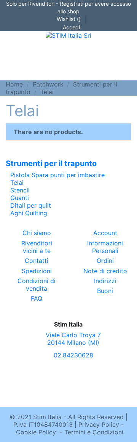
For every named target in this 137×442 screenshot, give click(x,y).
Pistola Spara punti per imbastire (57, 175)
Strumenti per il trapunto (51, 163)
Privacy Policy (98, 424)
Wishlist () (68, 19)
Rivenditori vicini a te (36, 247)
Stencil (20, 190)
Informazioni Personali (105, 247)
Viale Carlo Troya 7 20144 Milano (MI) (73, 338)
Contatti (36, 260)
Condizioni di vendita (37, 284)
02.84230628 (73, 355)
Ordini (105, 260)
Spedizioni (37, 271)
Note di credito (105, 271)
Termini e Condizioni (93, 432)
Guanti (19, 198)
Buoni (105, 291)
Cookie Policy (36, 432)
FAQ (36, 298)
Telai (17, 182)
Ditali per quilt (30, 205)
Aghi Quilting (28, 213)
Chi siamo (36, 233)
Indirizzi (105, 281)
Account (105, 233)
